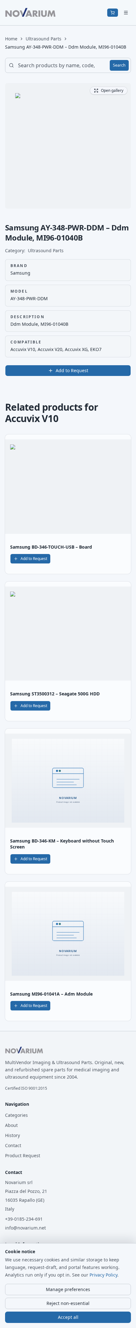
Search (119, 65)
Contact (13, 1145)
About (11, 1125)
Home (11, 39)
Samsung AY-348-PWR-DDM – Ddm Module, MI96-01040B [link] (65, 47)
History (12, 1135)
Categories (16, 1115)
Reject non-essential (68, 1303)
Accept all (68, 1317)
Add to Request (72, 370)
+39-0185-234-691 (24, 1219)
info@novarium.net (25, 1228)
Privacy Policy (103, 1275)
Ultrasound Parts (43, 39)
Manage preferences (68, 1289)
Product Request (22, 1155)
